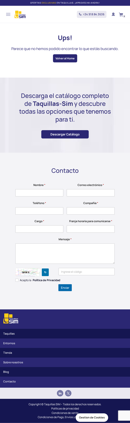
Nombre (39, 185)
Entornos (9, 343)
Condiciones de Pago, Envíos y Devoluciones (65, 417)
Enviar (65, 288)
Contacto (9, 381)
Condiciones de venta (65, 413)
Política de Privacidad (46, 280)
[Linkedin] (60, 393)
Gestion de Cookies (92, 417)
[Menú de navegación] (8, 14)
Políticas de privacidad (65, 408)
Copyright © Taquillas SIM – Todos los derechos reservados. (65, 404)
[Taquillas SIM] (20, 14)
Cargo (39, 221)
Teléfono (39, 203)
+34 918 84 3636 (94, 14)
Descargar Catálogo (65, 134)
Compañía (90, 203)
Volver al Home (65, 58)
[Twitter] (68, 393)
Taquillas (9, 333)
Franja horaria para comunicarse (90, 221)
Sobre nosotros (13, 362)
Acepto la (40, 280)
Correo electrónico (91, 185)
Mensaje (65, 239)
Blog (6, 372)
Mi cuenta (113, 14)
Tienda (7, 353)
